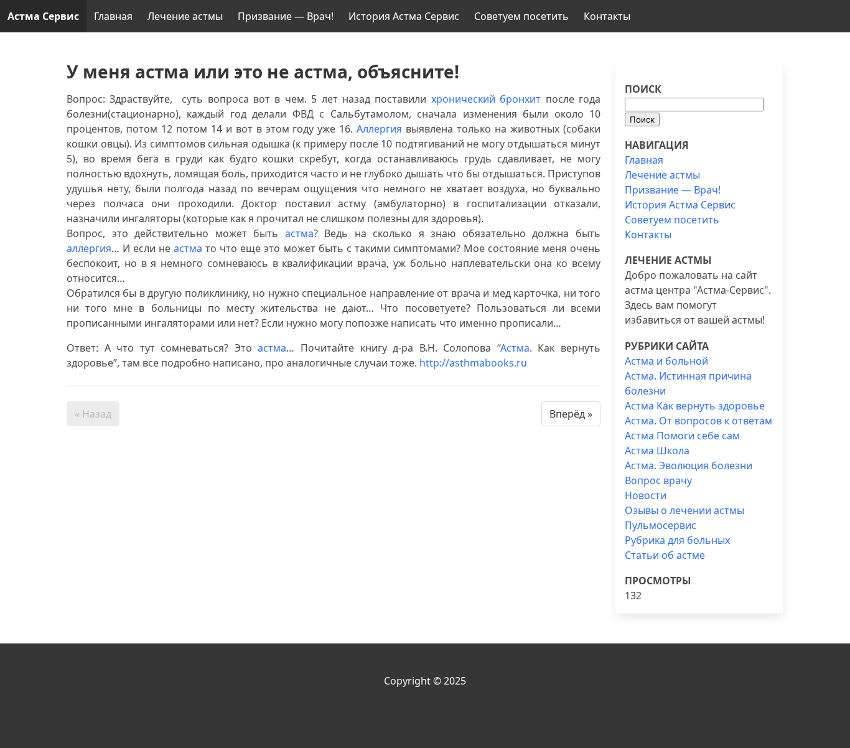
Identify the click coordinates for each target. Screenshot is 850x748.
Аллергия (379, 129)
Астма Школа (657, 450)
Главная (113, 16)
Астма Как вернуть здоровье (695, 406)
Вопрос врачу (658, 480)
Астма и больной (666, 361)
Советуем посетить (521, 16)
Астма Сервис (43, 16)
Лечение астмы (185, 16)
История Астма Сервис (403, 16)
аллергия (89, 248)
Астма (515, 348)
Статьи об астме (665, 555)
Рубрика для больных (677, 540)
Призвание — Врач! (286, 16)
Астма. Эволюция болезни (688, 465)
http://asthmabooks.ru (473, 363)
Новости (645, 495)
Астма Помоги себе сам (682, 435)
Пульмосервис (660, 525)
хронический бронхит (486, 99)
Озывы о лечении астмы (684, 510)
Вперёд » (570, 414)
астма (299, 233)
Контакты (607, 16)
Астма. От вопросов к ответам (698, 421)
